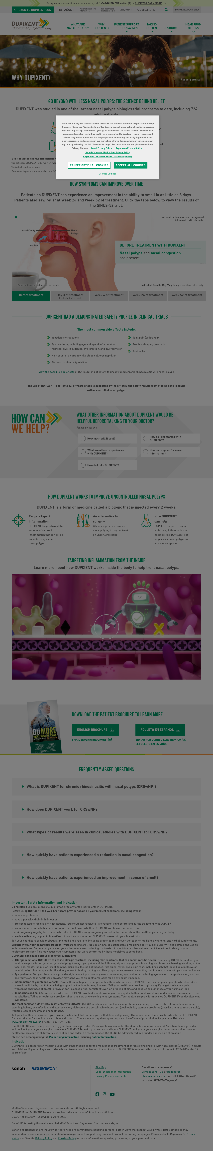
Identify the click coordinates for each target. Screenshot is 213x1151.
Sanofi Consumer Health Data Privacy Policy (107, 152)
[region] (107, 147)
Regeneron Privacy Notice (129, 148)
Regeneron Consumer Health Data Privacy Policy (107, 156)
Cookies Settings (107, 174)
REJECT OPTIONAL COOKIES (89, 165)
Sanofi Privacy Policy (101, 148)
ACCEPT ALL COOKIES (131, 165)
